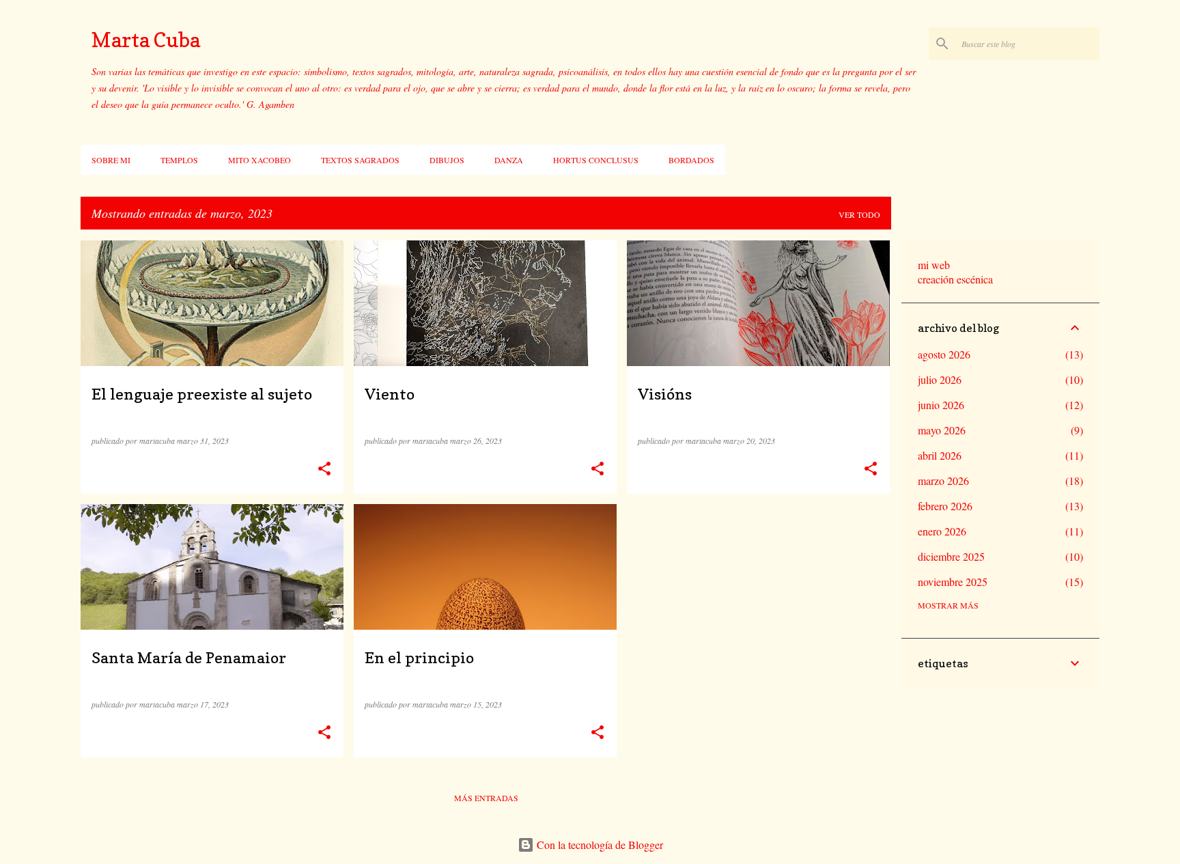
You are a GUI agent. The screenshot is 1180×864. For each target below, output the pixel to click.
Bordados (691, 159)
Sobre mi (111, 159)
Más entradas (486, 797)
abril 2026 (939, 455)
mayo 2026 (942, 430)
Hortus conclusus (595, 159)
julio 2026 (939, 379)
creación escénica (955, 279)
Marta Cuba (146, 39)
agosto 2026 (944, 354)
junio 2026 (941, 405)
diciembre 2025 (951, 556)
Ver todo (859, 214)
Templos (179, 159)
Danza (508, 159)
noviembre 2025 (952, 581)
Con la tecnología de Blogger (598, 844)
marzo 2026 (943, 480)
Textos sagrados (360, 159)
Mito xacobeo (259, 159)
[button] (324, 468)
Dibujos (447, 159)
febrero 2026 (945, 506)
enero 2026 (942, 531)
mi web (934, 264)
